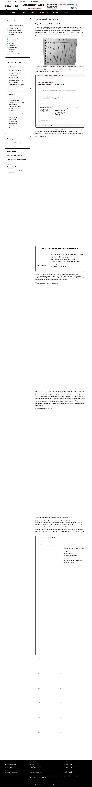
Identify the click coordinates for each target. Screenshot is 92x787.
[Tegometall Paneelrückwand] (49, 680)
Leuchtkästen (11, 49)
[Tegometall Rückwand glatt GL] (71, 724)
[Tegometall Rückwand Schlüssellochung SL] (49, 724)
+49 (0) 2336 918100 (11, 1)
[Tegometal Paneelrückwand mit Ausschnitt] (49, 695)
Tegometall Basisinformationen (16, 102)
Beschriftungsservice (14, 104)
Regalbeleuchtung (12, 47)
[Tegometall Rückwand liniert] (49, 739)
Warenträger (11, 43)
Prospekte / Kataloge (14, 115)
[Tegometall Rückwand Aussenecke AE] (71, 695)
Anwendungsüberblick (14, 100)
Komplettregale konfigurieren (16, 25)
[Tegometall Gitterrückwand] (71, 680)
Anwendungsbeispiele (14, 98)
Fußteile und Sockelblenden (15, 32)
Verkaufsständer (13, 130)
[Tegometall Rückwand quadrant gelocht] (49, 709)
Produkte (55, 12)
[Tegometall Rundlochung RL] (71, 709)
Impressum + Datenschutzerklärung (56, 782)
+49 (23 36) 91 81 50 (36, 767)
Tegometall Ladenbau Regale (16, 127)
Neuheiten (33, 12)
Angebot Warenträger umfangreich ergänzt (17, 159)
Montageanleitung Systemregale (16, 113)
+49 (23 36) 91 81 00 (36, 766)
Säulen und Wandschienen (14, 30)
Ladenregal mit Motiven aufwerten (15, 170)
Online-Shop (33, 784)
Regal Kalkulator (40, 784)
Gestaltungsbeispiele (14, 108)
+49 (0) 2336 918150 (23, 1)
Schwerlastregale (13, 121)
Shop (24, 12)
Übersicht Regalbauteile (14, 28)
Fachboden (11, 34)
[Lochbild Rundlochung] (71, 665)
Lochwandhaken (12, 45)
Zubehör (10, 51)
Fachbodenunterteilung (13, 39)
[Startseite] (7, 12)
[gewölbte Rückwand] (49, 665)
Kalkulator (15, 12)
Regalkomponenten (13, 117)
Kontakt (66, 12)
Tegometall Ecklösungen (15, 106)
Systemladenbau (13, 123)
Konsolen (10, 36)
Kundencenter (44, 12)
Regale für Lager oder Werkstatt (14, 155)
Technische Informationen (15, 125)
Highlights (11, 110)
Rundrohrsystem (13, 119)
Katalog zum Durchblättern (14, 53)
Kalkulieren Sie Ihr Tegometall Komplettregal (60, 248)
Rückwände (11, 41)
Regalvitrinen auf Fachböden (13, 166)
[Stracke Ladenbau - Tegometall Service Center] (46, 6)
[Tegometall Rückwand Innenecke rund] (71, 739)
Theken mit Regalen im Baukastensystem (17, 163)
